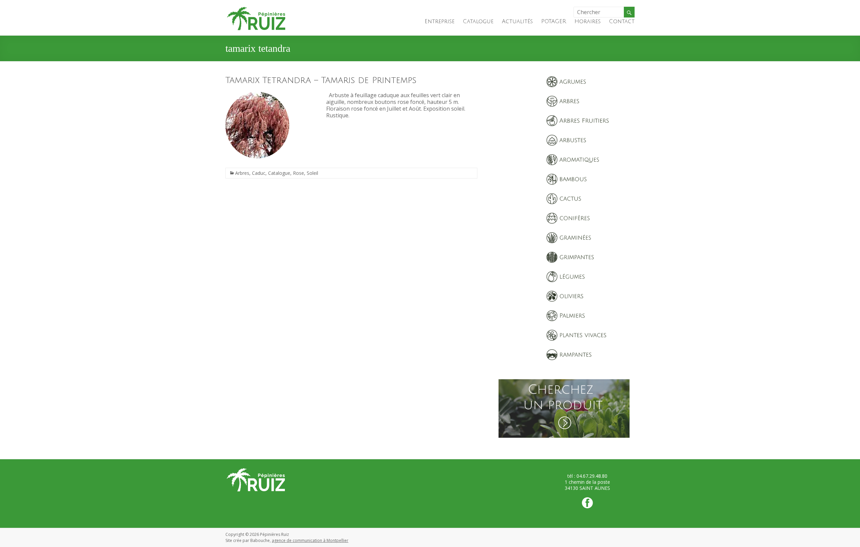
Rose (298, 173)
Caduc (258, 173)
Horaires (587, 21)
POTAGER (553, 21)
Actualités (517, 21)
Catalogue (478, 21)
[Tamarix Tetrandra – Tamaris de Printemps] (257, 95)
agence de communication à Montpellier (310, 540)
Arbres (242, 173)
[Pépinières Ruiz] (256, 8)
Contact (622, 21)
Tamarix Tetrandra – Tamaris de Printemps (321, 80)
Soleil (312, 173)
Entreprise (440, 21)
